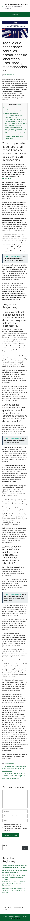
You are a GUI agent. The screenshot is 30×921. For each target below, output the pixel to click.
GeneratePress (16, 918)
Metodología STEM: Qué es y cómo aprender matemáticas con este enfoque (13, 877)
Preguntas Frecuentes (10, 113)
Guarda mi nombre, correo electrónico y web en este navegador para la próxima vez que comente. (15, 827)
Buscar (4, 845)
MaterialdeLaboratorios (16, 4)
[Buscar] (25, 848)
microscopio (6, 178)
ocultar (18, 104)
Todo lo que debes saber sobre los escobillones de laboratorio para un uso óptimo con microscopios (14, 109)
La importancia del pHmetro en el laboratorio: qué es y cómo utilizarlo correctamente (14, 768)
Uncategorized (9, 763)
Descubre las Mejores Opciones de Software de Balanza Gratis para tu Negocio (13, 890)
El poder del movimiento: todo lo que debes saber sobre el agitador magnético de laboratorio (13, 776)
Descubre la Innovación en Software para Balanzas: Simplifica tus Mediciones (14, 884)
